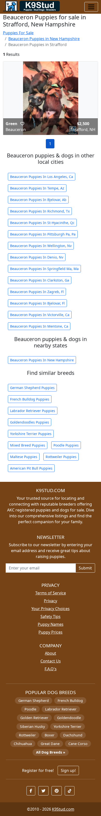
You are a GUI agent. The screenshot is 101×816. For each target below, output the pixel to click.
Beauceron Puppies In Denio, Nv (36, 257)
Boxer (49, 735)
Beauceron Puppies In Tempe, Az (37, 188)
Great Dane (50, 743)
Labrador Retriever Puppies (32, 410)
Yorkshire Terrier (67, 726)
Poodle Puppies (66, 445)
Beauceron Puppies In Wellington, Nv (41, 245)
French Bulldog (70, 700)
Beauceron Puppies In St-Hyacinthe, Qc (42, 222)
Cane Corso (78, 743)
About (50, 653)
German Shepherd (33, 700)
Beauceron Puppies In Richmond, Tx (40, 211)
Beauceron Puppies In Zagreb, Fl (37, 291)
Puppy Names (50, 624)
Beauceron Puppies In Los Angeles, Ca (41, 176)
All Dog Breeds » (50, 752)
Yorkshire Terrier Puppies (30, 433)
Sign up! (68, 770)
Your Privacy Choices (50, 608)
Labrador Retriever (60, 709)
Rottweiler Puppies (61, 456)
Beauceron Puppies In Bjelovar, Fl (37, 303)
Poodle (30, 709)
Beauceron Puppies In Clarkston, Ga (39, 280)
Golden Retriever (34, 717)
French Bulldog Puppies (29, 399)
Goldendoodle (69, 717)
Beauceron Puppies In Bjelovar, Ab (38, 199)
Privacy (50, 600)
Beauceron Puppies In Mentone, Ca (39, 326)
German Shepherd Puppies (32, 387)
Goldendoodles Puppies (29, 422)
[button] (22, 123)
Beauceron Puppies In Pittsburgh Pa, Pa (43, 234)
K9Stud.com (63, 809)
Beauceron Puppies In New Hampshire (42, 360)
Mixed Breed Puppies (27, 445)
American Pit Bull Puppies (31, 468)
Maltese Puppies (23, 456)
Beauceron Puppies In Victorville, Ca (39, 314)
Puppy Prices (50, 632)
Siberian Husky (32, 726)
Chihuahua (23, 743)
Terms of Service (50, 593)
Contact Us (50, 661)
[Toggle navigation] (91, 7)
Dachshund (72, 735)
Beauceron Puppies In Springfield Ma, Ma (44, 268)
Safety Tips (50, 616)
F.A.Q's (51, 669)
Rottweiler (27, 735)
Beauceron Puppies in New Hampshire (44, 38)
